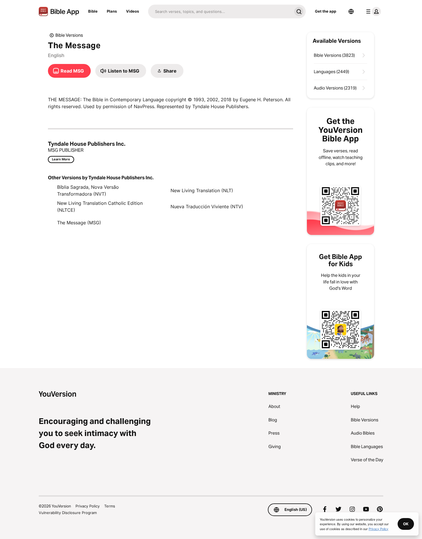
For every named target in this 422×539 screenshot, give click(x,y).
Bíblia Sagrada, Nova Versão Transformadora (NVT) (88, 190)
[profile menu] (372, 11)
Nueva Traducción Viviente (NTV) (207, 206)
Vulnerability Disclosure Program (68, 512)
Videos (132, 11)
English (56, 55)
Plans (112, 11)
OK (406, 524)
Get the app (325, 11)
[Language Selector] (351, 11)
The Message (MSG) (79, 222)
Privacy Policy (88, 506)
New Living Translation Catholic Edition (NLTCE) (100, 206)
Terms (109, 506)
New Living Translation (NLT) (202, 190)
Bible (93, 11)
